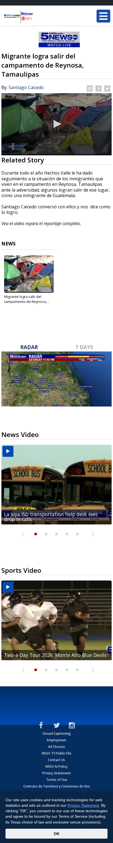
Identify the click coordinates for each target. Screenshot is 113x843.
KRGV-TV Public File (56, 753)
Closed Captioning (57, 733)
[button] (56, 124)
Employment (56, 740)
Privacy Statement (56, 773)
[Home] (37, 16)
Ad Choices (56, 746)
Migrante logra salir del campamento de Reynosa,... (26, 299)
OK (57, 833)
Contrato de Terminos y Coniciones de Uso (56, 786)
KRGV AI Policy (56, 766)
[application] (56, 124)
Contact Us (56, 760)
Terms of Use (56, 779)
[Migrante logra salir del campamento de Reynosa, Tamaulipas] (29, 274)
